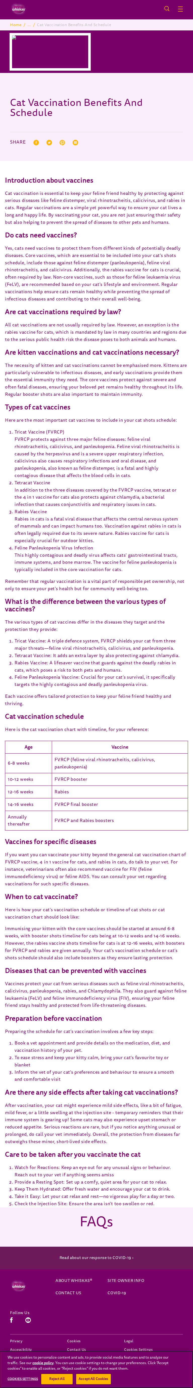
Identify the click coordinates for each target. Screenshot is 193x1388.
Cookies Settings (138, 1349)
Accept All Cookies (93, 1378)
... (29, 25)
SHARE (18, 142)
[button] (180, 9)
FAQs (96, 1222)
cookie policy (43, 1363)
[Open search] (167, 9)
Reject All (56, 1378)
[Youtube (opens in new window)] (28, 1322)
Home (16, 25)
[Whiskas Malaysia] (27, 1286)
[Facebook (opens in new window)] (11, 1322)
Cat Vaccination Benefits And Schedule (74, 25)
